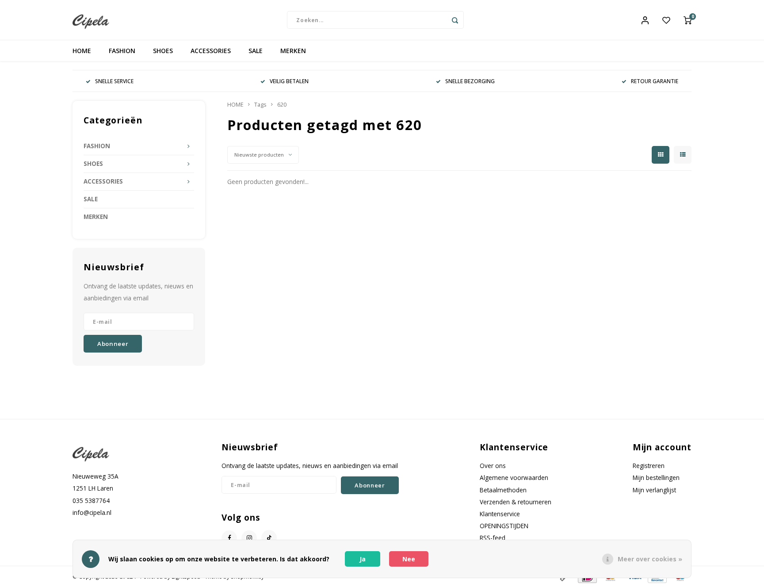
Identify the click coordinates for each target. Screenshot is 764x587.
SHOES (163, 50)
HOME (82, 50)
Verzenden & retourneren (515, 502)
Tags (260, 104)
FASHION (122, 50)
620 (281, 104)
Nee (408, 559)
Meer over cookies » (650, 559)
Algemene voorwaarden (514, 477)
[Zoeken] (455, 20)
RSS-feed (492, 537)
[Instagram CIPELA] (249, 538)
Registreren (649, 465)
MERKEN (293, 50)
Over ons (493, 465)
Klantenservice (500, 514)
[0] (687, 19)
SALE (255, 50)
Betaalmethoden (503, 490)
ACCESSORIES (211, 50)
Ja (362, 559)
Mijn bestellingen (656, 477)
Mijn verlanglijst (654, 490)
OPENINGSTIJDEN (504, 526)
